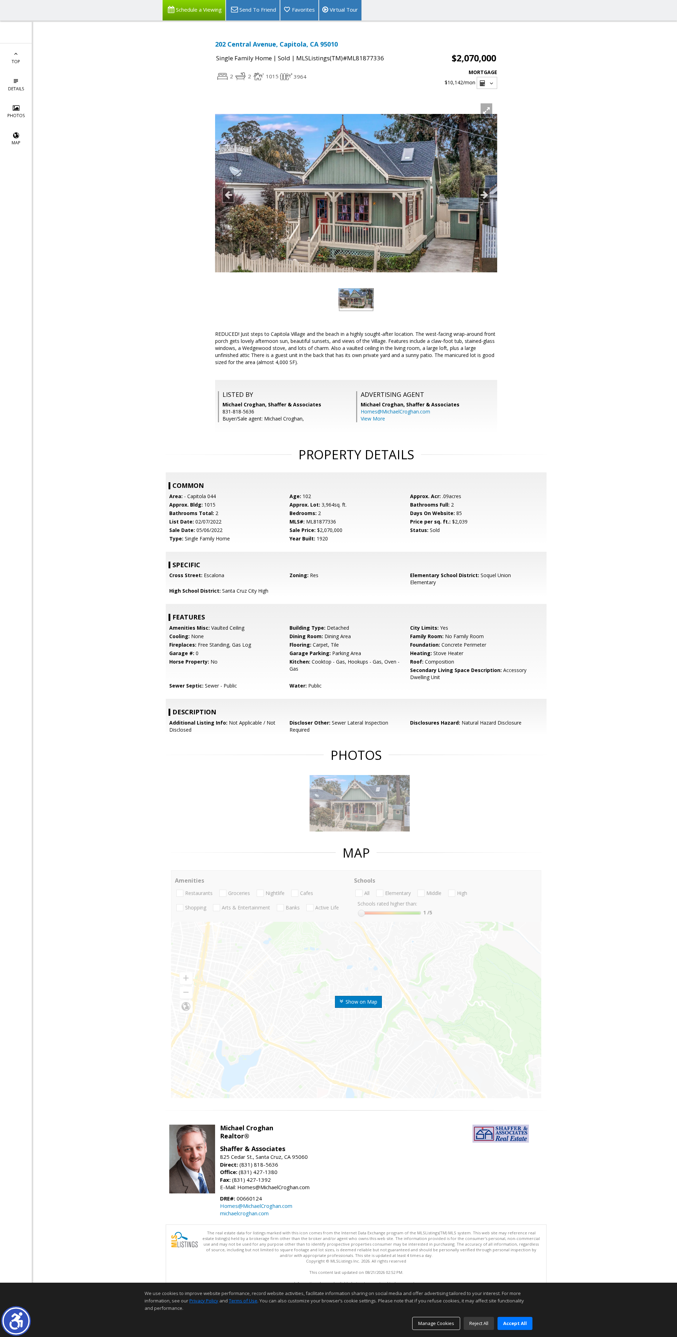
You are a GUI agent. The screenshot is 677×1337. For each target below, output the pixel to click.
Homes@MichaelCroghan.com (395, 411)
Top (16, 62)
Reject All (478, 1323)
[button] (16, 1321)
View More (373, 418)
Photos (16, 116)
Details (16, 89)
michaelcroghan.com (244, 1213)
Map (16, 143)
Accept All (515, 1323)
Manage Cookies (436, 1323)
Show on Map (360, 1001)
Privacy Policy (203, 1300)
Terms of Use (243, 1300)
